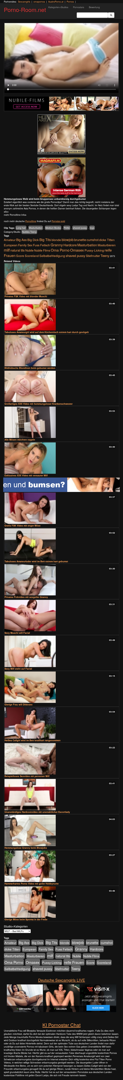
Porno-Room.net (25, 9)
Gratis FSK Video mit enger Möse (22, 525)
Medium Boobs (53, 227)
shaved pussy (80, 227)
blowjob (68, 239)
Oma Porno (60, 249)
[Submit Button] (111, 15)
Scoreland (32, 255)
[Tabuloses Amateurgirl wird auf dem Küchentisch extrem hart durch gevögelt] (61, 314)
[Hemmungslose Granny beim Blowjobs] (61, 830)
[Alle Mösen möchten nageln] (61, 422)
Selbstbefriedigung (52, 255)
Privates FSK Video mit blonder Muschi (25, 296)
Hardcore (70, 245)
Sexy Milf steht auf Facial (18, 668)
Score (20, 255)
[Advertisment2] (61, 177)
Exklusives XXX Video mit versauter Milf (26, 475)
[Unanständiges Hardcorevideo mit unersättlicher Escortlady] (61, 794)
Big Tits (45, 239)
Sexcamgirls (24, 1)
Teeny (105, 255)
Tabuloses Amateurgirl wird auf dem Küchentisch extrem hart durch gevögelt (46, 332)
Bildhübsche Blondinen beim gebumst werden (29, 367)
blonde (56, 240)
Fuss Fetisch (41, 245)
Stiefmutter (93, 256)
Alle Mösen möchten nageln (19, 439)
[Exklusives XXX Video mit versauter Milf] (61, 458)
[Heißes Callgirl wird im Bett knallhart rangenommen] (61, 723)
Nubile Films (42, 250)
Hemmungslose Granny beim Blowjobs (25, 847)
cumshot (92, 240)
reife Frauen (74, 962)
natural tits (17, 250)
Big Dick (33, 240)
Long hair (21, 227)
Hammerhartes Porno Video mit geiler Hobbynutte (31, 883)
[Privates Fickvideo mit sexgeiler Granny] (61, 580)
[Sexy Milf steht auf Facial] (61, 651)
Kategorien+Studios (58, 7)
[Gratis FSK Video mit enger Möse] (61, 508)
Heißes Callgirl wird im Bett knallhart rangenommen (32, 740)
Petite (67, 227)
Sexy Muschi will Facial (17, 632)
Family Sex (25, 245)
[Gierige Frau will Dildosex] (61, 687)
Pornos (70, 1)
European (10, 245)
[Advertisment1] (61, 134)
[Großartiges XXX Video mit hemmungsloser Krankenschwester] (61, 386)
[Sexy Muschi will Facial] (61, 615)
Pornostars (78, 7)
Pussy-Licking (94, 250)
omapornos (39, 1)
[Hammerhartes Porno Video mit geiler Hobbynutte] (61, 866)
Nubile (29, 250)
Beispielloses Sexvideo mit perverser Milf (26, 776)
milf (7, 250)
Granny (57, 244)
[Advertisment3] (61, 485)
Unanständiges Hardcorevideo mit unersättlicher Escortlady (37, 812)
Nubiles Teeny (29, 231)
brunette (80, 239)
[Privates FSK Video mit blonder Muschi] (61, 279)
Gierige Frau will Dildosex (18, 704)
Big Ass (21, 239)
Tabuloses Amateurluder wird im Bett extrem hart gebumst (36, 561)
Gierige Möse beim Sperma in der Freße (25, 919)
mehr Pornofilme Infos (15, 214)
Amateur (10, 240)
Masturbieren (107, 245)
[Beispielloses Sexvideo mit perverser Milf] (61, 758)
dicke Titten (107, 240)
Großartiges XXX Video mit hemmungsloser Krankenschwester (38, 403)
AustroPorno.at (55, 1)
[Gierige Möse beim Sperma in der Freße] (61, 902)
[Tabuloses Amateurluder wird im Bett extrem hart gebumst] (61, 544)
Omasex (77, 250)
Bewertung (94, 7)
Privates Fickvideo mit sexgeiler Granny (26, 597)
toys (92, 227)
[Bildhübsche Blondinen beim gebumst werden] (61, 350)
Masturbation (35, 227)
